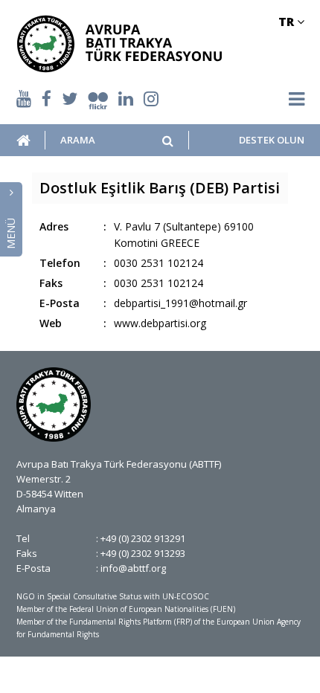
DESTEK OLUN (271, 140)
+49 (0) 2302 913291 (142, 538)
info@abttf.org (133, 568)
